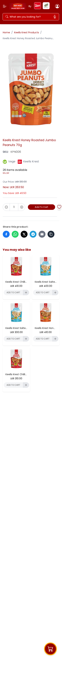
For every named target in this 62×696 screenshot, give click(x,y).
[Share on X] (24, 234)
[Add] (21, 207)
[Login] (57, 6)
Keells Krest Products (26, 32)
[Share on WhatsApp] (15, 234)
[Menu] (5, 6)
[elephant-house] (46, 8)
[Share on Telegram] (33, 234)
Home (6, 32)
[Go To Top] (53, 687)
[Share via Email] (42, 234)
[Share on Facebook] (6, 234)
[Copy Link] (51, 234)
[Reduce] (6, 207)
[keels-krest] (37, 8)
